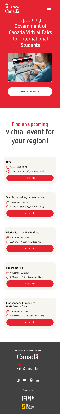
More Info (30, 177)
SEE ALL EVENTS (30, 91)
